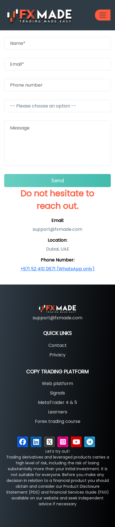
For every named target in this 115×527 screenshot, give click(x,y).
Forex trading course (57, 421)
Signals (57, 393)
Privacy (57, 355)
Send (57, 180)
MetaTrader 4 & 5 (57, 402)
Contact (57, 345)
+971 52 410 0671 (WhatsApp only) (57, 269)
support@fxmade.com (57, 318)
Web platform (57, 383)
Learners (57, 412)
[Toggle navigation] (103, 15)
